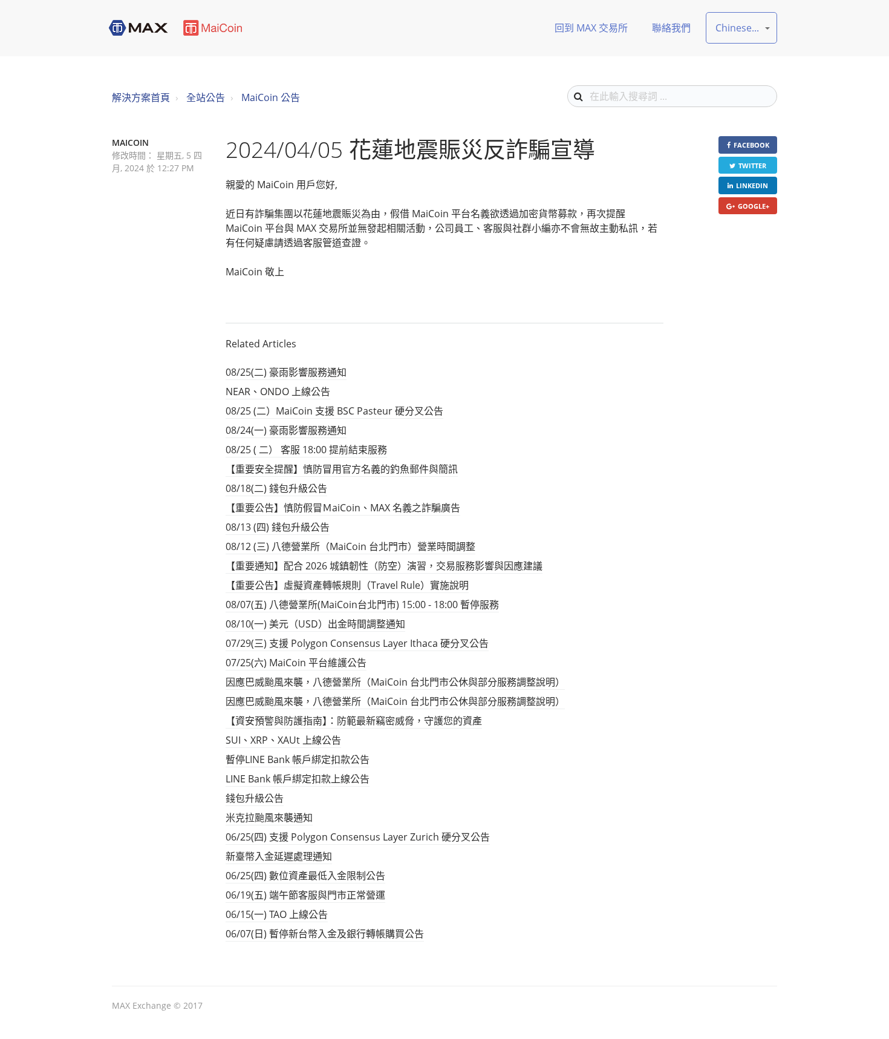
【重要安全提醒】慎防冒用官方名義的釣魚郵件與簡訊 (342, 469)
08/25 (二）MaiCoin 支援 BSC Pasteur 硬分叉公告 (334, 411)
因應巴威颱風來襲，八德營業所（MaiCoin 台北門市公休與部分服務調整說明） (395, 682)
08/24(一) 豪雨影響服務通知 (286, 430)
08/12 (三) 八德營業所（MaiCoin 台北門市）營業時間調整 (350, 546)
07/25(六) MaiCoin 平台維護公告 (296, 662)
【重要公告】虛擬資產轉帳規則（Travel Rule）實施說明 (347, 585)
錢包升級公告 (255, 798)
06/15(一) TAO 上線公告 (277, 914)
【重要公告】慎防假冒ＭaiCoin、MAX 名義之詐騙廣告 (343, 507)
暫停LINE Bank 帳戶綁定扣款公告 (298, 759)
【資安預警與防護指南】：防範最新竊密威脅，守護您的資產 (354, 720)
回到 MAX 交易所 (591, 27)
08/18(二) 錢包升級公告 (276, 488)
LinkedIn (752, 185)
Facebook (751, 144)
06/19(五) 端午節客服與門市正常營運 (305, 895)
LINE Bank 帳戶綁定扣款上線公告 (298, 778)
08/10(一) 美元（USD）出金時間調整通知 (315, 624)
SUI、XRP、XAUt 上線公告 (283, 740)
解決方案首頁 (141, 97)
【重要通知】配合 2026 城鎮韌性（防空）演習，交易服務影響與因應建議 (384, 565)
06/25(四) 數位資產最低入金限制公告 (305, 875)
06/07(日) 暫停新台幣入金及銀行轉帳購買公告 (325, 933)
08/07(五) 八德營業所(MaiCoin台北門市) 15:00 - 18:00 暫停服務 (362, 604)
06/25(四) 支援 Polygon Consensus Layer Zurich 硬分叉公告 (358, 837)
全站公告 (205, 97)
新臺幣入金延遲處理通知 (279, 856)
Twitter (752, 165)
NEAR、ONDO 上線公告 (278, 391)
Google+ (753, 206)
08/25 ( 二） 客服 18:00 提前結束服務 (306, 449)
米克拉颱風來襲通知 (269, 817)
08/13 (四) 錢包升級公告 (278, 527)
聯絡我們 (671, 27)
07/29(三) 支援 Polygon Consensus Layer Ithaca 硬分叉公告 (357, 643)
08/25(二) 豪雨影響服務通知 (286, 372)
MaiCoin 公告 (270, 97)
